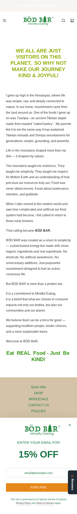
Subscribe (38, 487)
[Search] (63, 20)
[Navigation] (4, 20)
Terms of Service (45, 503)
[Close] (69, 425)
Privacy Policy (23, 503)
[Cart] (72, 20)
